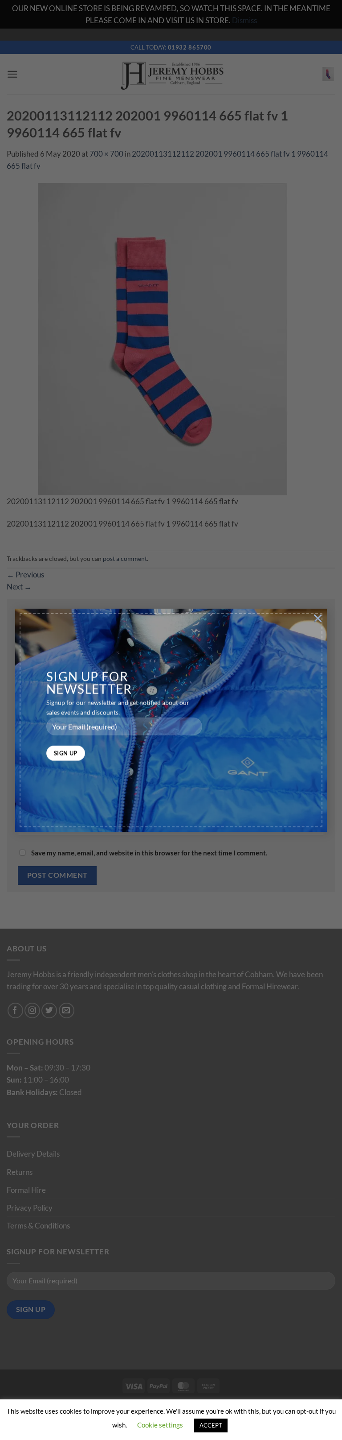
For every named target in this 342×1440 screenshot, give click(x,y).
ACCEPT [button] (211, 1425)
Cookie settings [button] (160, 1425)
